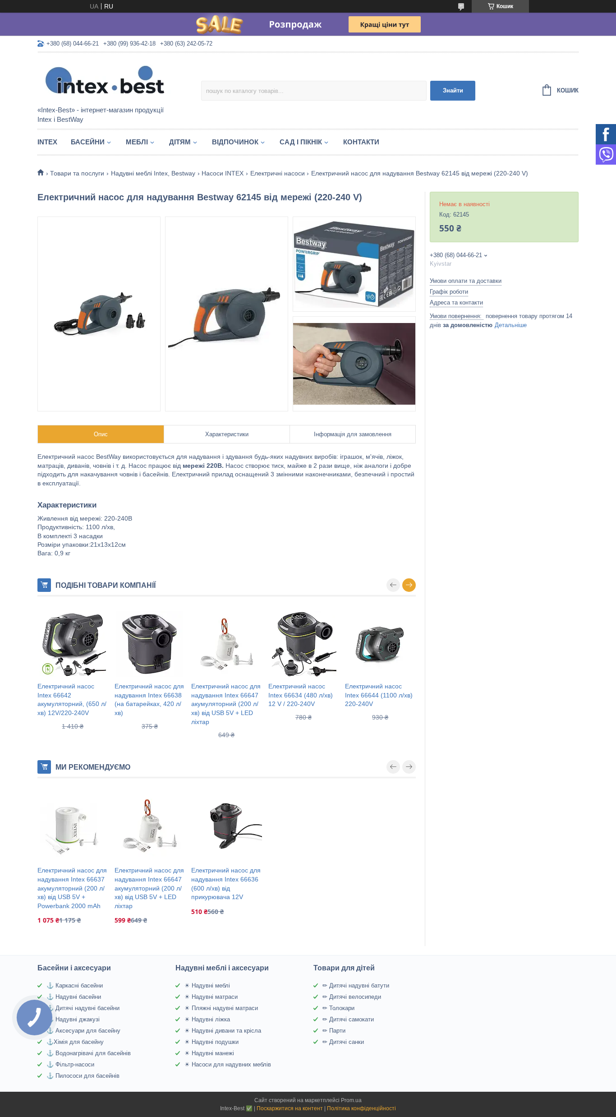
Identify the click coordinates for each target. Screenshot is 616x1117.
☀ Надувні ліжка (207, 1019)
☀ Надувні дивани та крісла (222, 1030)
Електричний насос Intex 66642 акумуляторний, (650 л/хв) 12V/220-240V (71, 699)
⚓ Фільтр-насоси (70, 1064)
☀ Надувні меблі (207, 985)
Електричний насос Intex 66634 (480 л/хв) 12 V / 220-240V (300, 695)
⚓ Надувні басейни (73, 996)
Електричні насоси (277, 173)
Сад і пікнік (301, 141)
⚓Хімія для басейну (75, 1042)
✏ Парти (333, 1030)
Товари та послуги (77, 173)
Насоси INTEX (223, 173)
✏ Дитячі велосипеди (351, 996)
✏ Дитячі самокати (348, 1019)
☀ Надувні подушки (211, 1042)
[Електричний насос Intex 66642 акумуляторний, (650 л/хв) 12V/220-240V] (72, 644)
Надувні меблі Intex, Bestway (153, 173)
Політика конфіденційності (361, 1108)
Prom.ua (351, 1100)
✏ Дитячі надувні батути (355, 985)
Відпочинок (235, 141)
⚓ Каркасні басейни (74, 985)
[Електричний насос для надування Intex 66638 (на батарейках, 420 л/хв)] (150, 644)
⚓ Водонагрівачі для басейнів (88, 1053)
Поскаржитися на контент (290, 1108)
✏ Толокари (338, 1008)
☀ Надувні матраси (211, 996)
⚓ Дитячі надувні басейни (83, 1008)
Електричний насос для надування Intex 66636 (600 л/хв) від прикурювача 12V (226, 883)
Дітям (180, 141)
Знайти (453, 90)
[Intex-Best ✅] (116, 79)
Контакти (361, 141)
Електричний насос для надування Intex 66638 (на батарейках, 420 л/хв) (149, 699)
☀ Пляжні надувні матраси (221, 1008)
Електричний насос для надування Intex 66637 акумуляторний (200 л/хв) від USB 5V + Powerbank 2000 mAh (72, 888)
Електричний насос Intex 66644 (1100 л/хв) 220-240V (379, 695)
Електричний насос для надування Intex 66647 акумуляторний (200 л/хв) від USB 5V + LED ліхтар (226, 704)
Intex (47, 141)
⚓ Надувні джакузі (73, 1019)
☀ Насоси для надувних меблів (227, 1064)
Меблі (137, 141)
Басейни (88, 141)
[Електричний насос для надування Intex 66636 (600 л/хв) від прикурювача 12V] (226, 825)
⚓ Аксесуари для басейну (83, 1030)
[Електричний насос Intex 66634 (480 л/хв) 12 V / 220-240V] (303, 644)
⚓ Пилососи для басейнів (83, 1075)
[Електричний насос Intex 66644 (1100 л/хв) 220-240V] (380, 644)
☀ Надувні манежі (209, 1053)
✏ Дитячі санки (343, 1042)
